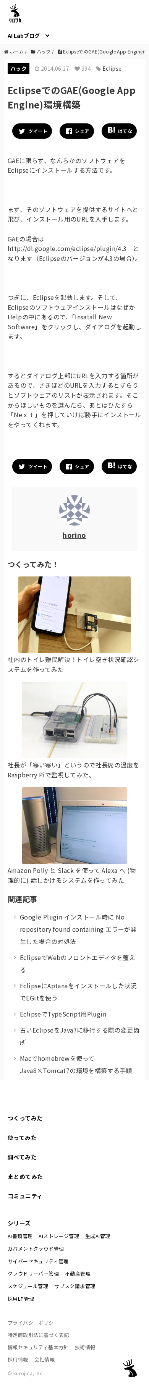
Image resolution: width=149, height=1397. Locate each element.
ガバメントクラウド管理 (36, 1248)
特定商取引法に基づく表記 (38, 1335)
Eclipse (112, 68)
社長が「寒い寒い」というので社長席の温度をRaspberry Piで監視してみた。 (73, 769)
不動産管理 (78, 1273)
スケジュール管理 (28, 1286)
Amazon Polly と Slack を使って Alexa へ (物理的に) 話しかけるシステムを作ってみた (72, 875)
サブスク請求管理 (74, 1286)
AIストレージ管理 (59, 1236)
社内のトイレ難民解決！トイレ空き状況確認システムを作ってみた (73, 664)
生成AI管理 (97, 1236)
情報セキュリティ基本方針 (38, 1347)
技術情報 (85, 1347)
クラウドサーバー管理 (33, 1273)
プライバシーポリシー (33, 1322)
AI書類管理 (20, 1236)
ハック (18, 68)
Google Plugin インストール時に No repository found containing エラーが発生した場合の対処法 (78, 929)
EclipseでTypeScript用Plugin (63, 1013)
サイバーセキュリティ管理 (38, 1261)
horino (74, 535)
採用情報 (18, 1359)
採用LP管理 (21, 1298)
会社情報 (44, 1359)
